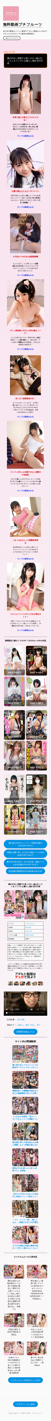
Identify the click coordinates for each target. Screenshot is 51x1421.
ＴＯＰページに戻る (25, 1404)
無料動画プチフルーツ (22, 24)
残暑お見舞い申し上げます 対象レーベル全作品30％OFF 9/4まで (25, 853)
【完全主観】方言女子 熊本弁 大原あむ (14, 1332)
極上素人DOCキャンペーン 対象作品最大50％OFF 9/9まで (25, 844)
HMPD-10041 (29, 935)
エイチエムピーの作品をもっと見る (25, 1380)
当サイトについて (11, 38)
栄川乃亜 (28, 927)
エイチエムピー (30, 923)
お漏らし (20, 1025)
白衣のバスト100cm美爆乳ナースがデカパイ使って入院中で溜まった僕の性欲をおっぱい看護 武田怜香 (14, 1365)
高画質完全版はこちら (25, 1032)
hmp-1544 (28, 931)
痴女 (27, 1025)
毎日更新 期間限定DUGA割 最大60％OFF (25, 871)
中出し (33, 1025)
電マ (38, 1025)
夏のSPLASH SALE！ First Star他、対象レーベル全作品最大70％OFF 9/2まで (25, 863)
